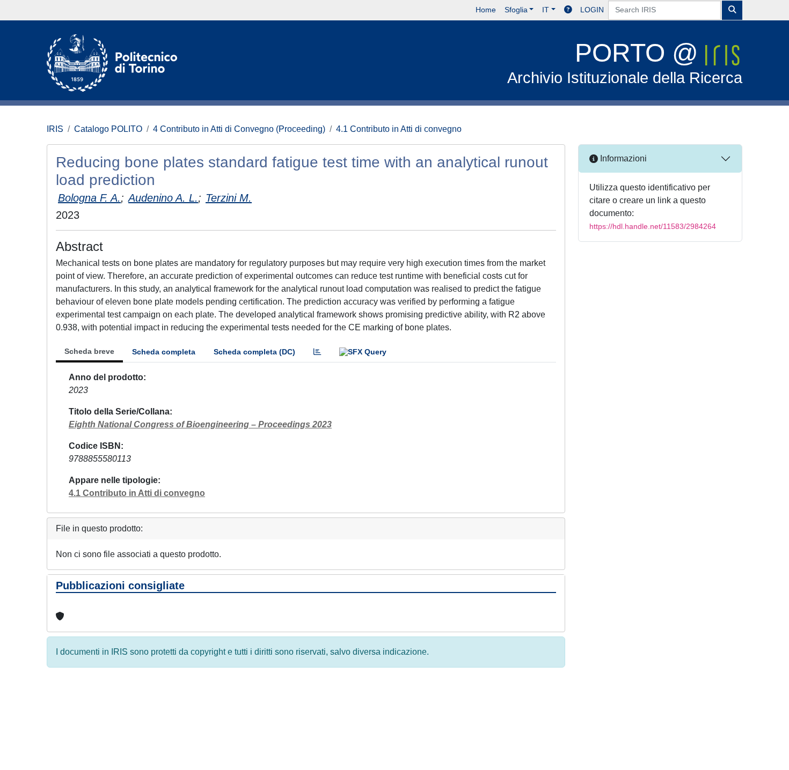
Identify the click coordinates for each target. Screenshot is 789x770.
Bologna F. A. (89, 198)
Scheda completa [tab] (163, 351)
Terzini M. (229, 198)
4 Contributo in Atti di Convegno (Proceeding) (239, 129)
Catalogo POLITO (108, 129)
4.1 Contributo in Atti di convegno (399, 129)
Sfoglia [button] (516, 9)
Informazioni (622, 158)
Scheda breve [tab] (89, 351)
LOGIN (592, 9)
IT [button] (545, 9)
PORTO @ (624, 62)
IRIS (55, 129)
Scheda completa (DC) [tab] (254, 351)
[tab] (317, 352)
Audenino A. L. (163, 198)
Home (486, 9)
